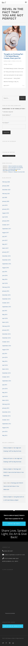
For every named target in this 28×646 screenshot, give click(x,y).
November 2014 (6, 338)
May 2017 (4, 244)
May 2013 (4, 392)
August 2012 (5, 427)
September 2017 (6, 228)
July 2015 (4, 310)
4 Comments (10, 64)
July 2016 (4, 271)
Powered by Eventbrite (10, 613)
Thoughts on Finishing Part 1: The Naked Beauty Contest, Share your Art (13, 56)
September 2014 (6, 345)
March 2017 (5, 248)
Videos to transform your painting (15, 166)
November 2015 (6, 299)
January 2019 (5, 209)
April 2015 (5, 318)
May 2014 (4, 361)
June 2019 (4, 205)
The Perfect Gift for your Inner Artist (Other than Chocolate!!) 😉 (12, 170)
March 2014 (5, 369)
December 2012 (6, 412)
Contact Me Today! (14, 523)
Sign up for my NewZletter (13, 626)
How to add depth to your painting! (15, 167)
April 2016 (5, 283)
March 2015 (5, 322)
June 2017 (4, 240)
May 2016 (4, 279)
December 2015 (6, 295)
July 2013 (4, 384)
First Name (5, 122)
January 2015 (5, 330)
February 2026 (6, 182)
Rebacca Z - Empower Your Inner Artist (16, 172)
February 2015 (6, 326)
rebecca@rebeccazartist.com (14, 554)
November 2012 (6, 416)
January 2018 (5, 221)
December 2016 (6, 256)
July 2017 (4, 236)
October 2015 (5, 302)
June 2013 (4, 388)
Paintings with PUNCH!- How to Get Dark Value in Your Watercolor (14, 472)
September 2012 (6, 423)
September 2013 (6, 381)
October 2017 (5, 224)
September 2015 (6, 306)
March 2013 (5, 400)
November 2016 (6, 260)
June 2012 (4, 431)
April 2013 (5, 396)
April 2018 (5, 217)
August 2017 (5, 232)
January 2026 (5, 185)
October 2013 (5, 377)
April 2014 (5, 365)
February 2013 (6, 404)
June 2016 (4, 275)
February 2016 (6, 287)
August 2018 (5, 213)
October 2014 (5, 342)
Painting (5, 64)
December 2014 (6, 334)
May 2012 (4, 435)
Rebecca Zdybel (8, 61)
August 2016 (5, 267)
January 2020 (5, 201)
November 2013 (6, 373)
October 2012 (5, 420)
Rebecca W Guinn (8, 458)
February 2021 (6, 193)
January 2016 (5, 291)
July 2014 (4, 353)
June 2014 (4, 357)
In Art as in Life (18, 61)
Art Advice (13, 61)
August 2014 (5, 349)
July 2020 (4, 197)
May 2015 (4, 314)
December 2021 (6, 189)
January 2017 (5, 252)
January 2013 (5, 408)
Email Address (6, 115)
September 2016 (6, 263)
